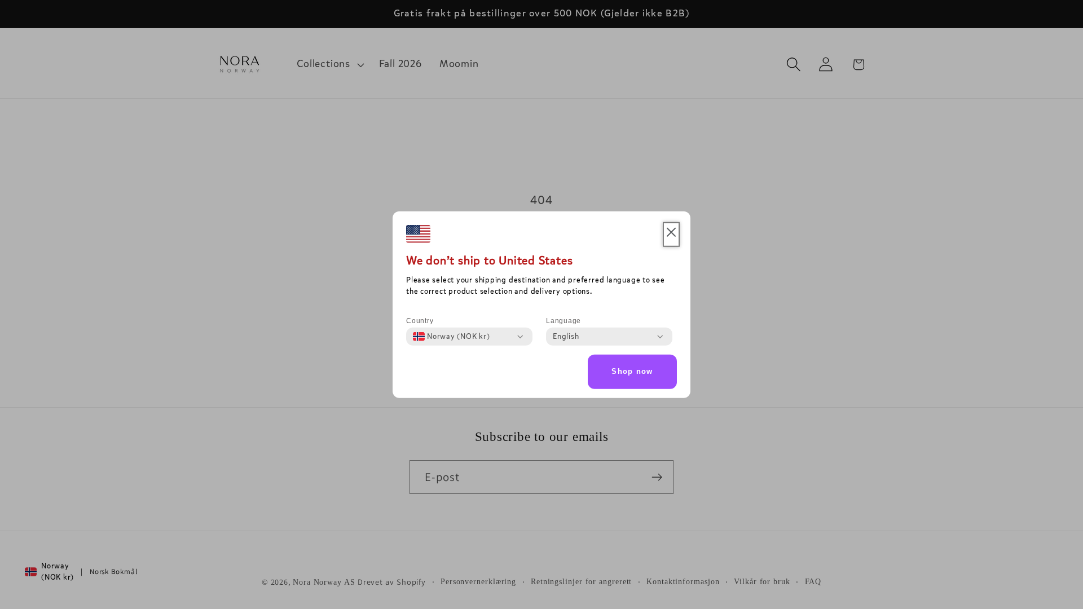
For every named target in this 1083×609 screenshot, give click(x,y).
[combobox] (451, 336)
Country (419, 321)
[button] (671, 234)
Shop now (632, 371)
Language (563, 321)
